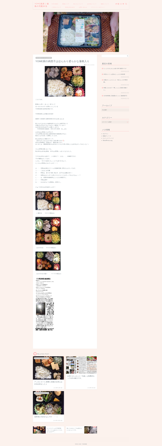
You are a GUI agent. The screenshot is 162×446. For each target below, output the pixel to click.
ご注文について (56, 7)
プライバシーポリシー (98, 7)
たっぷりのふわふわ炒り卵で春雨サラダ (115, 68)
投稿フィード (107, 136)
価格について (105, 4)
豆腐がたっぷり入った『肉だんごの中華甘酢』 (116, 81)
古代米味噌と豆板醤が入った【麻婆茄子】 (116, 95)
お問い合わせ (83, 7)
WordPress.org (107, 140)
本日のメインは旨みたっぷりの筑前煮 (114, 74)
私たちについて (78, 4)
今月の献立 (55, 4)
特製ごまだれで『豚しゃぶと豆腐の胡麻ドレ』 (116, 89)
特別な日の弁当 (70, 7)
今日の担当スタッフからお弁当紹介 (43, 57)
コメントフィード (108, 138)
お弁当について (92, 4)
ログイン (105, 133)
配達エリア (66, 4)
